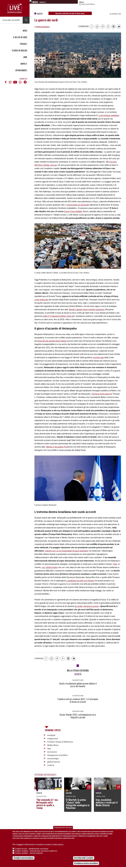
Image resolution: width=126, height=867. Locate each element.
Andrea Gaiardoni (43, 27)
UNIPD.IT (23, 63)
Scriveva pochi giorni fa (102, 394)
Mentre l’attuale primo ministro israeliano (86, 309)
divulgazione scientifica (57, 755)
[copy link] (92, 26)
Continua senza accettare (86, 863)
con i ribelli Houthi (49, 567)
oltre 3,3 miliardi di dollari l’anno (58, 316)
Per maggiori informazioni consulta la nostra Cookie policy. (38, 844)
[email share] (119, 26)
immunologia (53, 759)
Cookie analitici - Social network (29, 853)
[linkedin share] (113, 26)
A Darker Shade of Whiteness (60, 742)
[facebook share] (108, 26)
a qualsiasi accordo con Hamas (80, 581)
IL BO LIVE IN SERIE (20, 37)
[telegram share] (102, 26)
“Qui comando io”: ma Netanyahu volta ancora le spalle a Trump (47, 804)
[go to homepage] (15, 8)
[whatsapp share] (97, 26)
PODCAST (23, 43)
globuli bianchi (53, 762)
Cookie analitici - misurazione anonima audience (36, 851)
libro (49, 749)
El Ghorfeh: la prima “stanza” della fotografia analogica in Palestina (77, 804)
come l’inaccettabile (73, 211)
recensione (52, 752)
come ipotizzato (41, 300)
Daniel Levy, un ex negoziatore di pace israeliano (66, 551)
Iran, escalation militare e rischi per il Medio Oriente (107, 802)
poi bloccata (98, 357)
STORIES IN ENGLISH (19, 50)
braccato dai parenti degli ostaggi (52, 341)
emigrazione (52, 739)
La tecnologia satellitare (108, 115)
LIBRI (25, 57)
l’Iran (115, 564)
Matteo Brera (52, 745)
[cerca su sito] (26, 20)
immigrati (51, 735)
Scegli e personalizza (23, 858)
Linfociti (50, 765)
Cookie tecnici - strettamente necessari (31, 849)
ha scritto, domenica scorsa (86, 606)
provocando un (78, 205)
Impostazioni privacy (63, 827)
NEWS (25, 30)
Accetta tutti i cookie (83, 858)
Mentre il (57, 447)
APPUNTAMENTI (21, 70)
